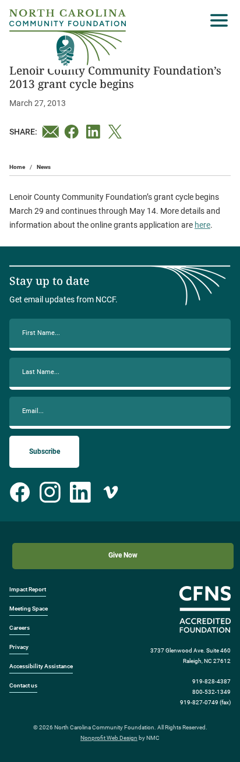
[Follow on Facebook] (19, 492)
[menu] (216, 20)
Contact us (23, 685)
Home (17, 167)
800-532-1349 (211, 692)
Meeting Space (28, 608)
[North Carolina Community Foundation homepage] (67, 37)
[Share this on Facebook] (73, 132)
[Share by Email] (50, 132)
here (202, 225)
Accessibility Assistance (41, 666)
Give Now (122, 555)
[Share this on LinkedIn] (95, 132)
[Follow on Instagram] (50, 492)
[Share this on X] (117, 132)
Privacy (19, 647)
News (44, 167)
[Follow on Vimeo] (110, 492)
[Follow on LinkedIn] (80, 492)
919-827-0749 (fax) (205, 702)
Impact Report (27, 589)
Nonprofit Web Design (108, 738)
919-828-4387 (211, 681)
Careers (19, 628)
